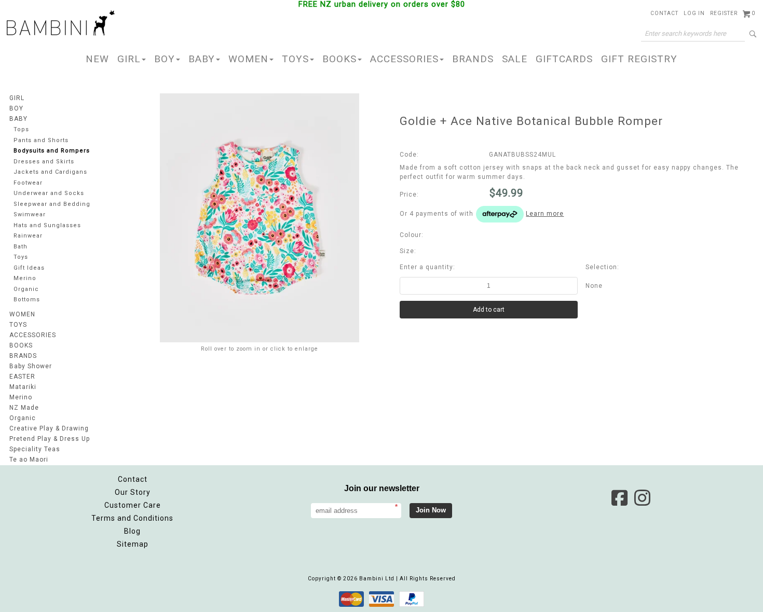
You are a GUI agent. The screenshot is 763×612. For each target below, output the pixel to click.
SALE (514, 59)
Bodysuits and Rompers (51, 150)
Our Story (133, 492)
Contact (664, 13)
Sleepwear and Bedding (51, 204)
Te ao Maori (28, 459)
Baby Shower (30, 366)
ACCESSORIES (404, 59)
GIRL (129, 59)
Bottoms (26, 299)
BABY (201, 59)
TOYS (295, 59)
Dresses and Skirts (43, 161)
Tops (21, 129)
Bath (20, 246)
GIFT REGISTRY (639, 59)
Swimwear (29, 214)
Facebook (619, 498)
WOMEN (248, 59)
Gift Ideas (29, 268)
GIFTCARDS (564, 59)
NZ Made (24, 407)
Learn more (545, 213)
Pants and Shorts (41, 140)
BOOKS (339, 59)
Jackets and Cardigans (50, 172)
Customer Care (132, 505)
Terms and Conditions (132, 518)
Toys (20, 257)
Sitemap (132, 544)
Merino (24, 278)
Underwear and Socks (48, 193)
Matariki (22, 387)
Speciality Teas (34, 449)
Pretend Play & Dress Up (49, 438)
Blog (132, 531)
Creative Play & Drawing (49, 428)
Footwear (28, 182)
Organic (26, 289)
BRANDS (473, 59)
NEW (97, 59)
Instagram (642, 498)
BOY (164, 59)
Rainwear (28, 235)
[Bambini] (60, 23)
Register (724, 13)
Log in (694, 13)
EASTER (22, 376)
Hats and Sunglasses (47, 225)
